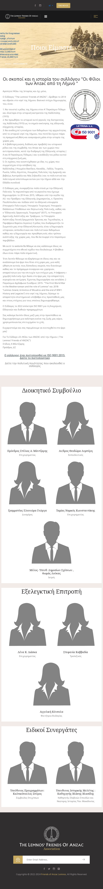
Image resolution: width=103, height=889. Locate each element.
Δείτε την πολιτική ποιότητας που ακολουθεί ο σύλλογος (35, 364)
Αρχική (8, 64)
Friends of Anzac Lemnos (53, 874)
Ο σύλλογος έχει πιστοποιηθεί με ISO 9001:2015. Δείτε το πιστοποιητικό (34, 357)
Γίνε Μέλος (63, 5)
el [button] (50, 5)
